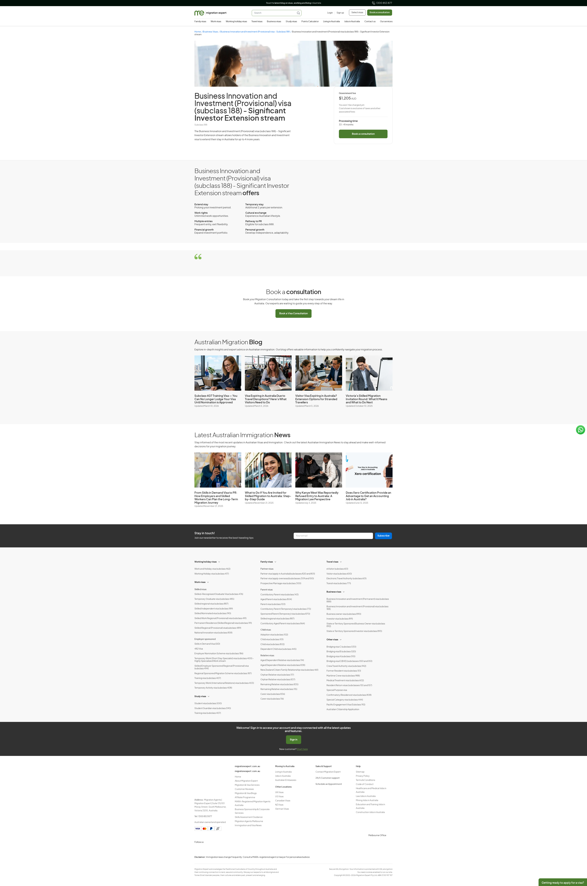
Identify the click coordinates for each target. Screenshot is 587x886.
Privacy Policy (363, 776)
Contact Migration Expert (328, 772)
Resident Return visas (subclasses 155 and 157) (349, 685)
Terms (408, 865)
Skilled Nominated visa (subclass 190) (212, 613)
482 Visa (198, 649)
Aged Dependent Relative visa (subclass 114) (282, 660)
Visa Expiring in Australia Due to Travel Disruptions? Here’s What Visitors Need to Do (265, 399)
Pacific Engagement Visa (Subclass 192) (346, 705)
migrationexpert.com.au (247, 766)
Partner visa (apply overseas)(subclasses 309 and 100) (287, 579)
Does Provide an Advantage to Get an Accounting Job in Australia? (368, 496)
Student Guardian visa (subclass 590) (212, 708)
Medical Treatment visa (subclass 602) (345, 681)
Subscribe (383, 536)
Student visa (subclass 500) (208, 703)
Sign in (293, 739)
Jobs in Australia (352, 22)
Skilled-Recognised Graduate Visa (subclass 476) (218, 594)
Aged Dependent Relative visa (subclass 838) (282, 665)
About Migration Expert (246, 781)
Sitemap (360, 772)
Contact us (370, 22)
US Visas (279, 797)
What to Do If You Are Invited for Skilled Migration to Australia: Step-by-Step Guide (268, 496)
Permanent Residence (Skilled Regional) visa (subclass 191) (223, 623)
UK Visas (279, 792)
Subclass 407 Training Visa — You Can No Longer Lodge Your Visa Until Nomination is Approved (215, 399)
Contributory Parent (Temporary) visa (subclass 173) (285, 609)
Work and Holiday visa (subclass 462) (212, 569)
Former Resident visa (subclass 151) (344, 671)
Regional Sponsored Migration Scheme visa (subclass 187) (223, 673)
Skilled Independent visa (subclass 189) (213, 609)
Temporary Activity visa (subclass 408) (213, 688)
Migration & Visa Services (247, 785)
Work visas (216, 22)
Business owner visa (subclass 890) (344, 614)
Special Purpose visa (337, 690)
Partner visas (266, 569)
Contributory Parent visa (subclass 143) (279, 595)
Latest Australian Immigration (242, 435)
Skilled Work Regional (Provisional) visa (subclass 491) (220, 618)
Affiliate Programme (245, 797)
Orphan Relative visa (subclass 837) (277, 680)
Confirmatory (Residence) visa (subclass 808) (349, 695)
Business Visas (210, 32)
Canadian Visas (282, 801)
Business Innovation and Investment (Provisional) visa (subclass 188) (357, 608)
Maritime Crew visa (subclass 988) (343, 676)
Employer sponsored (205, 639)
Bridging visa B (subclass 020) (341, 652)
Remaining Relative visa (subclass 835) (279, 684)
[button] (578, 865)
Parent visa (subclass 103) (272, 604)
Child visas (265, 630)
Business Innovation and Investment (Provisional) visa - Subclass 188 (255, 32)
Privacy (408, 859)
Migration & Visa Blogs (246, 793)
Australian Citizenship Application (343, 709)
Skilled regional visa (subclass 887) (211, 604)
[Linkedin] (219, 849)
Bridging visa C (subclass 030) (341, 647)
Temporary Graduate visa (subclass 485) (214, 599)
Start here (302, 749)
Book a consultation (380, 12)
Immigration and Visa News (248, 825)
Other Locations (283, 787)
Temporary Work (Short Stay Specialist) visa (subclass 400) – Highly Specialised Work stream (224, 659)
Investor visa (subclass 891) (340, 619)
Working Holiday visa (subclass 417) (211, 574)
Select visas (357, 12)
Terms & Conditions (365, 780)
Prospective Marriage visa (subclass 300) (280, 583)
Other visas (332, 640)
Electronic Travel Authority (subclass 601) (346, 579)
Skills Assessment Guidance (249, 817)
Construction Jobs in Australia (370, 812)
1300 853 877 (384, 3)
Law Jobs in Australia (366, 796)
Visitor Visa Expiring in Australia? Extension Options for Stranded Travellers (316, 399)
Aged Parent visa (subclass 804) (276, 599)
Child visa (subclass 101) (271, 639)
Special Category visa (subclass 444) (345, 700)
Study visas (291, 22)
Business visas (274, 22)
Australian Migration (228, 342)
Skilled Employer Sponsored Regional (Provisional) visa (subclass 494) (221, 667)
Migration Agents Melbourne (249, 821)
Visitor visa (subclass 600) (339, 574)
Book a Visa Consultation (293, 313)
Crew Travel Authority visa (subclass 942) (346, 666)
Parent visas (266, 590)
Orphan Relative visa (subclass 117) (277, 675)
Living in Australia (331, 22)
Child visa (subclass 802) (272, 644)
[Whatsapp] (227, 849)
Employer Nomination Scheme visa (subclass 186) (218, 654)
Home (197, 32)
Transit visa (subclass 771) (339, 583)
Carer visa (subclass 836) (272, 694)
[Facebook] (205, 849)
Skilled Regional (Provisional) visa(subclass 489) (217, 628)
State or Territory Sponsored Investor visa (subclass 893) (354, 631)
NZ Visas (279, 805)
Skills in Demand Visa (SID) (207, 644)
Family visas (200, 22)
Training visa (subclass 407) (207, 678)
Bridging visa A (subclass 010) (341, 656)
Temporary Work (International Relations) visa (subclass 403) (224, 683)
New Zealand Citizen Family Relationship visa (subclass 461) (289, 670)
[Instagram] (197, 849)
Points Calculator (310, 22)
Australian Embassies (285, 780)
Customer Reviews (244, 789)
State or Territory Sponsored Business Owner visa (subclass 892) (356, 625)
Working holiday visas (236, 22)
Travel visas (256, 22)
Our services (386, 22)
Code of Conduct (364, 784)
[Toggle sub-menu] (219, 561)
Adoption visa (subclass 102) (274, 635)
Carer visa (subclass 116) (272, 699)
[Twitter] (212, 849)
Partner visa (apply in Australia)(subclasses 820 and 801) (287, 574)
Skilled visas (200, 589)
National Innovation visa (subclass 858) (213, 633)
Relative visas (267, 656)
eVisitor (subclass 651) (337, 569)
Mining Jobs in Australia (367, 800)
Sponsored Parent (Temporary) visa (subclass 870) (285, 614)
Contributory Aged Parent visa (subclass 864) (282, 624)
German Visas (282, 809)
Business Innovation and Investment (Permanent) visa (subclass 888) (358, 600)
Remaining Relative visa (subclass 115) (278, 689)
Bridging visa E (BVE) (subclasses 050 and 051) (349, 661)
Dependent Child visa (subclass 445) (278, 649)
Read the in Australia (293, 3)
